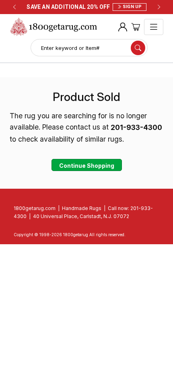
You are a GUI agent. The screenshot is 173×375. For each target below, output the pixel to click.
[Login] (122, 27)
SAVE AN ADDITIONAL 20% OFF (84, 7)
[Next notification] (158, 7)
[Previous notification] (14, 7)
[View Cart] (135, 27)
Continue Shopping (86, 165)
